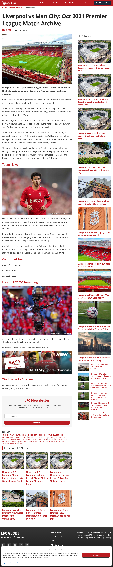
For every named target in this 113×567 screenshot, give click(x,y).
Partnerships (56, 545)
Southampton (35, 441)
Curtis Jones (21, 435)
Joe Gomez (32, 437)
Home (4, 8)
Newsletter (56, 532)
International (8, 437)
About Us (56, 540)
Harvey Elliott (53, 435)
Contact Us (56, 536)
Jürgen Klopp (61, 437)
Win (20, 443)
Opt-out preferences (9, 563)
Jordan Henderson (46, 437)
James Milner (21, 437)
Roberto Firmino (9, 441)
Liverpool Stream (15, 8)
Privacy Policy (21, 563)
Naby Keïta (42, 439)
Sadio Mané (22, 441)
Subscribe (37, 422)
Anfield (5, 435)
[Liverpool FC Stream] (37, 372)
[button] (42, 3)
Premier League (61, 439)
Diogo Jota (32, 435)
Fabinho (42, 435)
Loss (4, 439)
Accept (95, 555)
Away (12, 435)
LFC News (85, 36)
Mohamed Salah (29, 439)
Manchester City (14, 439)
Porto (51, 439)
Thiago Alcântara (50, 441)
